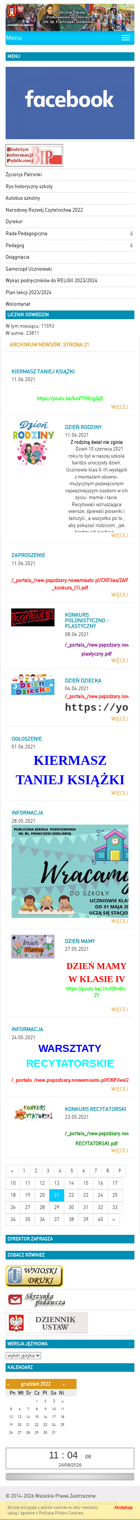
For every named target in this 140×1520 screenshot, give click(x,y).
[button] (131, 234)
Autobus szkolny (23, 198)
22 (71, 1195)
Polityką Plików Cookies (61, 1513)
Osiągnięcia (17, 257)
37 (56, 1219)
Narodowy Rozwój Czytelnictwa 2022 (44, 210)
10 (13, 1183)
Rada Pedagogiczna (26, 233)
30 (71, 1207)
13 (56, 1183)
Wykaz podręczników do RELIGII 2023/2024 (51, 280)
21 (56, 1195)
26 (13, 1207)
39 (85, 1219)
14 (71, 1183)
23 (85, 1195)
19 (27, 1195)
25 (115, 1195)
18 (13, 1195)
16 (100, 1183)
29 (56, 1207)
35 (27, 1219)
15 (85, 1183)
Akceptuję (123, 1507)
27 (27, 1207)
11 (27, 1183)
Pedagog (15, 245)
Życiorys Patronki (24, 174)
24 (100, 1195)
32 (100, 1207)
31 (85, 1207)
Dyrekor (14, 221)
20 (42, 1195)
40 (100, 1219)
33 (115, 1207)
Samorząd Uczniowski (29, 269)
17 (115, 1183)
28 (42, 1207)
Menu (14, 37)
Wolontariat (18, 304)
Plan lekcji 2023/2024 (29, 292)
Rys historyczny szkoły (29, 186)
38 (71, 1219)
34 (13, 1219)
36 (42, 1219)
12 (42, 1183)
